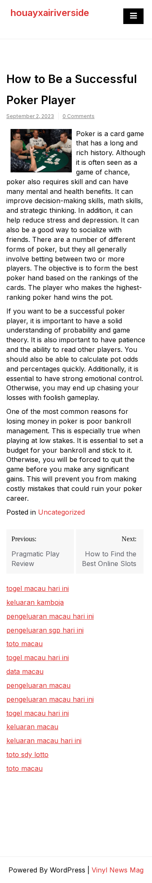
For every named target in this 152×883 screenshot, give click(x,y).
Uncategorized (61, 512)
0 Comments (78, 116)
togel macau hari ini (37, 657)
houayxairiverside (50, 12)
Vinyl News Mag (118, 870)
